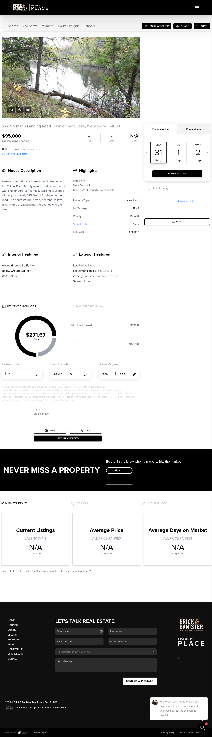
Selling (12, 634)
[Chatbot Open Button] (202, 727)
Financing (14, 639)
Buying (12, 630)
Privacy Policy (167, 732)
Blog (11, 644)
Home (11, 620)
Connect (13, 658)
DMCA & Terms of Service (191, 732)
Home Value (15, 649)
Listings (13, 625)
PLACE (53, 702)
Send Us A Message (139, 681)
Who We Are (15, 654)
